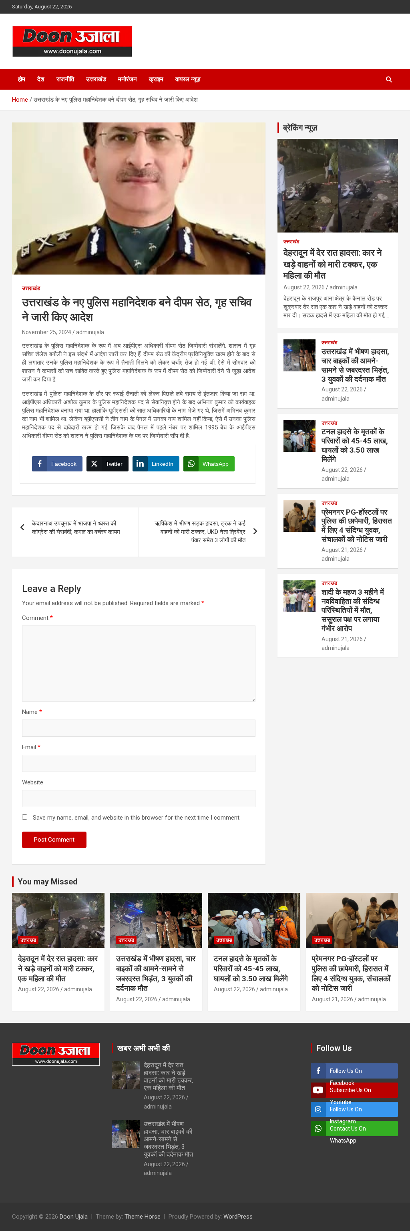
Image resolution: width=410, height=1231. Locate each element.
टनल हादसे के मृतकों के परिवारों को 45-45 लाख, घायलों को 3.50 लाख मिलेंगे (355, 445)
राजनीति (65, 79)
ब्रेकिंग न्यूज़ (300, 127)
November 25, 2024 (46, 332)
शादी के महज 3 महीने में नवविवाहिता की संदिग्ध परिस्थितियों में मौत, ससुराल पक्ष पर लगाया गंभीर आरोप (353, 610)
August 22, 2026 (304, 287)
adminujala (90, 332)
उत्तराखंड (96, 79)
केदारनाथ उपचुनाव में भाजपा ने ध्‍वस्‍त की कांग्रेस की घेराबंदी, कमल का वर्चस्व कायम (76, 527)
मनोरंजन (127, 79)
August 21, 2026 (342, 550)
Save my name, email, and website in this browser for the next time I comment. (137, 817)
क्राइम (156, 79)
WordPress (238, 1216)
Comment (37, 618)
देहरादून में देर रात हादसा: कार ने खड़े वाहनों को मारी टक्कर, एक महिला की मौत (332, 264)
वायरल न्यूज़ (188, 79)
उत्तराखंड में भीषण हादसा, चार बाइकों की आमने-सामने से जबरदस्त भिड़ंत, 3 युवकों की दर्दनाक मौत (355, 365)
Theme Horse (143, 1216)
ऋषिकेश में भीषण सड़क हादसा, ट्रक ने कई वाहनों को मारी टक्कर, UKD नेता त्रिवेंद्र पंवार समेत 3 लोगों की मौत (200, 532)
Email (31, 747)
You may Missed (48, 881)
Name (32, 712)
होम (21, 79)
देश (40, 79)
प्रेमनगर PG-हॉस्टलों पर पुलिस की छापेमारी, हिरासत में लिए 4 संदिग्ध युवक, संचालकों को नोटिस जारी (357, 525)
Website (32, 782)
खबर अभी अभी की (143, 1048)
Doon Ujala (74, 1216)
